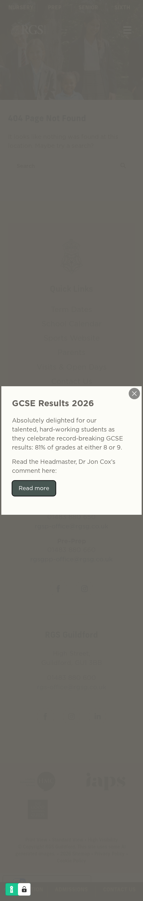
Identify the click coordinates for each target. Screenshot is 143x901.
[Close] (134, 393)
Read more (34, 488)
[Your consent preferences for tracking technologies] (24, 889)
